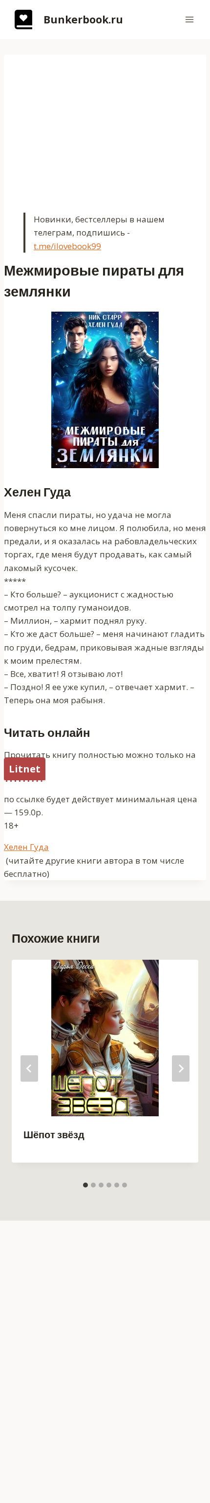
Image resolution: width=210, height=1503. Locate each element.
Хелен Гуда (26, 846)
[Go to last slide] (29, 1068)
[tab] (85, 1185)
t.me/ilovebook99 (67, 246)
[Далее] (180, 1068)
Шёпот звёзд (53, 1135)
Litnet (25, 768)
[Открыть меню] (189, 19)
